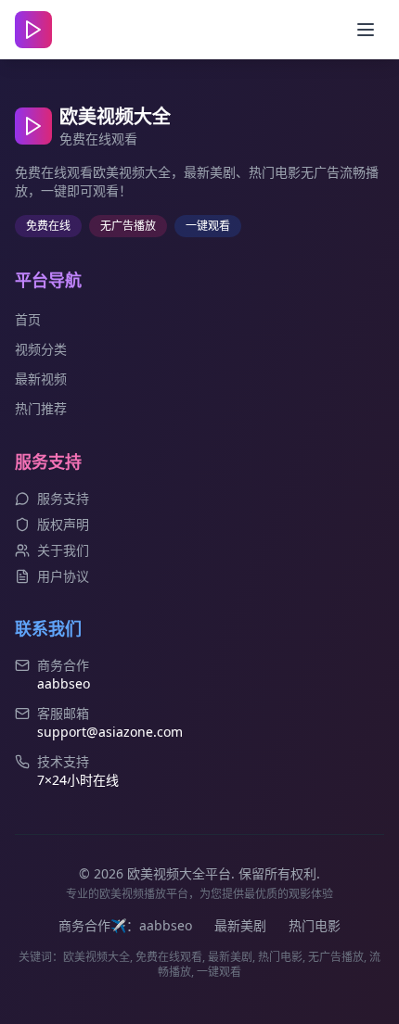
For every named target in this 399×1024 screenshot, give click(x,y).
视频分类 (41, 349)
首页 (28, 319)
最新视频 (41, 378)
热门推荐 (41, 408)
